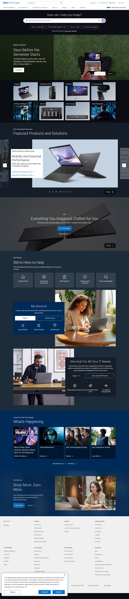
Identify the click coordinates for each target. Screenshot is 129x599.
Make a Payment (39, 538)
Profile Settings (38, 531)
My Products (38, 535)
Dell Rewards (98, 554)
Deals (5, 564)
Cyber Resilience (97, 104)
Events (97, 558)
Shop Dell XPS (63, 234)
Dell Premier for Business (119, 7)
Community (98, 524)
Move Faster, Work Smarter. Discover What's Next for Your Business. (24, 450)
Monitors (69, 84)
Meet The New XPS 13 (22, 71)
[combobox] (45, 2)
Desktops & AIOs (45, 84)
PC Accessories (97, 84)
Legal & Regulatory (93, 585)
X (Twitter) (98, 531)
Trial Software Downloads (102, 575)
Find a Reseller (68, 554)
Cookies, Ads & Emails (77, 585)
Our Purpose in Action (101, 447)
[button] (94, 2)
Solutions (6, 558)
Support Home (68, 524)
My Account (37, 524)
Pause (110, 73)
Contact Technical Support (72, 528)
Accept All (59, 592)
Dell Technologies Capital (41, 558)
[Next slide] (103, 73)
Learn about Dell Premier (100, 376)
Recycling (37, 568)
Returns (66, 531)
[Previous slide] (96, 73)
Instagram (98, 538)
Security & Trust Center (101, 571)
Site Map (6, 525)
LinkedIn (97, 535)
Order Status (38, 528)
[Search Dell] (61, 2)
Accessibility (107, 585)
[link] (104, 2)
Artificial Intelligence (21, 104)
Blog (96, 551)
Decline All (45, 592)
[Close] (65, 575)
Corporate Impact (39, 571)
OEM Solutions (68, 558)
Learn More (96, 456)
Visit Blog (71, 464)
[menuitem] (23, 7)
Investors (37, 561)
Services (6, 561)
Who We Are (37, 551)
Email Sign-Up (99, 561)
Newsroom (37, 564)
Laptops (17, 84)
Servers (42, 104)
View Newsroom (47, 447)
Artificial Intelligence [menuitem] (9, 7)
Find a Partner (68, 551)
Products (6, 554)
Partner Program (69, 561)
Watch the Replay (20, 456)
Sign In (25, 318)
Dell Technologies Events (76, 447)
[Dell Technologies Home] (11, 2)
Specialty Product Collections (103, 564)
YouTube (97, 541)
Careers (36, 554)
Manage (12, 592)
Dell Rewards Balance (40, 541)
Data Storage (70, 104)
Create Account (50, 318)
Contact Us (98, 528)
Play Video (66, 228)
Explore (42, 456)
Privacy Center (99, 568)
